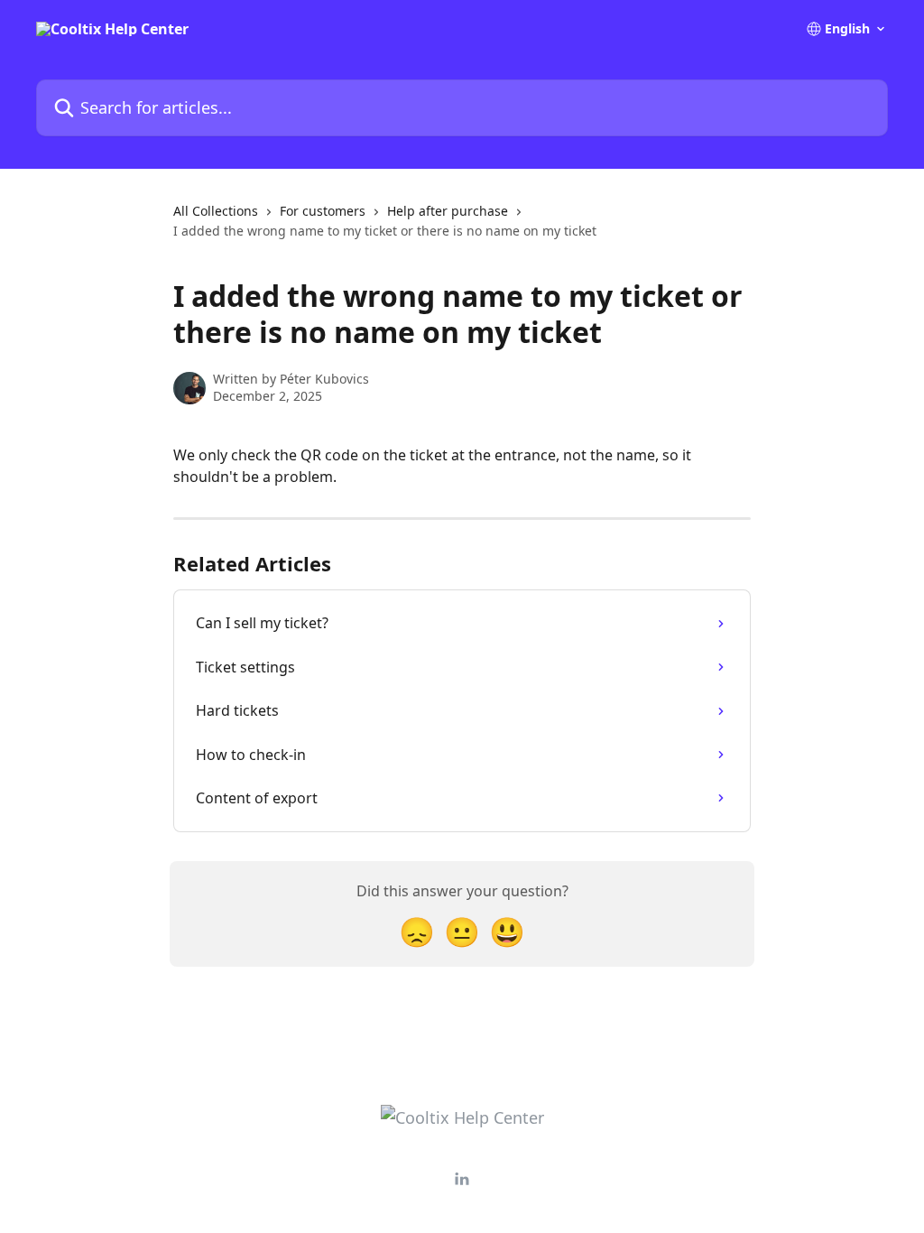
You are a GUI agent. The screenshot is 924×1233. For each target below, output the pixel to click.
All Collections (215, 210)
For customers (322, 210)
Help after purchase (447, 210)
